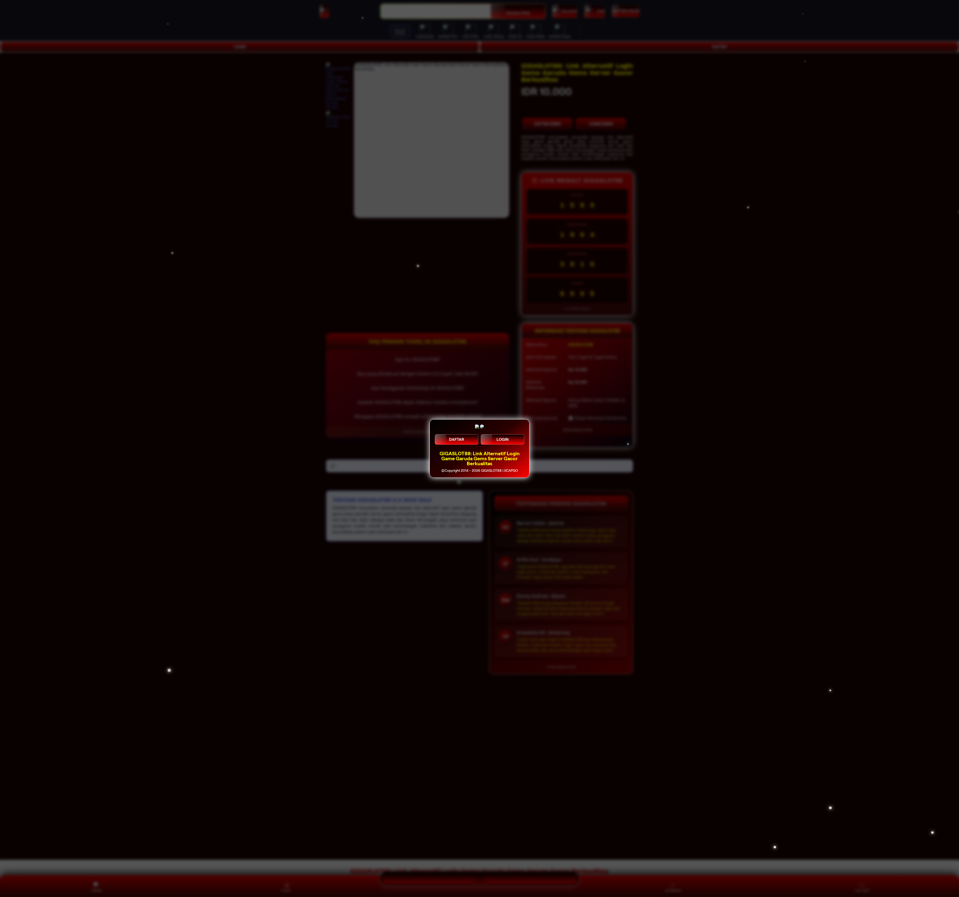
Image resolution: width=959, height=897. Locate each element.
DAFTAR (456, 439)
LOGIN (502, 439)
